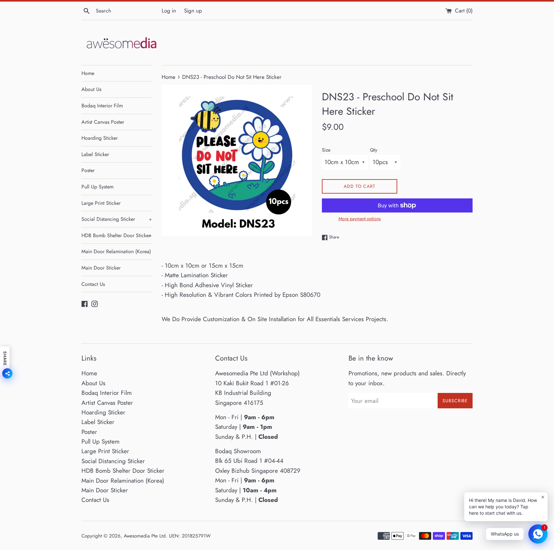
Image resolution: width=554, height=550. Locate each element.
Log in (169, 10)
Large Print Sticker (101, 203)
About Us (91, 89)
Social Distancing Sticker (116, 219)
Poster (88, 170)
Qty (373, 150)
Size (326, 150)
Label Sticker (95, 154)
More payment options (360, 218)
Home (87, 73)
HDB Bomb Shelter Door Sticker (116, 235)
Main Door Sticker (101, 267)
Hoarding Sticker (99, 138)
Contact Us (93, 284)
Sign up (193, 10)
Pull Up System (97, 186)
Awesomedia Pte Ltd (145, 535)
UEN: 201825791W (190, 535)
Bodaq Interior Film (102, 105)
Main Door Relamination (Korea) (116, 251)
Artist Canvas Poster (102, 122)
